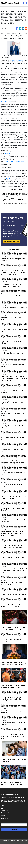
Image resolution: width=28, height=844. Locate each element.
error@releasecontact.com (8, 178)
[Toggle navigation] (25, 3)
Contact (3, 815)
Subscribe (14, 829)
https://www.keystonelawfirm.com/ (15, 161)
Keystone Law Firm (6, 101)
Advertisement (5, 813)
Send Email (7, 153)
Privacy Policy (4, 810)
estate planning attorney (18, 60)
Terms (2, 808)
